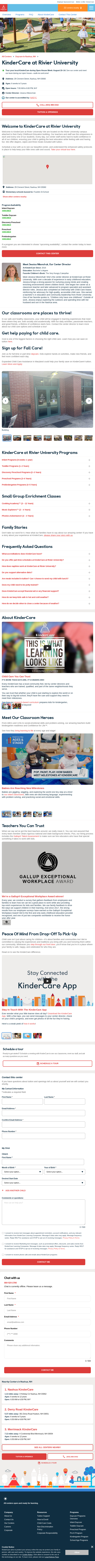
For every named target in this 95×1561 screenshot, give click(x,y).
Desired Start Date (10, 1179)
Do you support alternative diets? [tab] (17, 572)
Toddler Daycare (77, 1526)
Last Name (49, 1097)
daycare (35, 354)
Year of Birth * (50, 1168)
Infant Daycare (76, 1522)
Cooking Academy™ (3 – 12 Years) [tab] (17, 503)
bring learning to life (24, 731)
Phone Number (8, 1131)
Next (90, 401)
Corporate (8, 1530)
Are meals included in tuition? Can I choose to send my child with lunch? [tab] (35, 578)
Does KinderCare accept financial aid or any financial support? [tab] (30, 591)
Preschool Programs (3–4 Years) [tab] (16, 478)
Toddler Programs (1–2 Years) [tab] (15, 466)
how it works (29, 1024)
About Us (8, 1516)
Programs (20, 14)
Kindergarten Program (79, 1537)
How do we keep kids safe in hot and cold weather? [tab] (25, 597)
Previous (7, 401)
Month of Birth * (9, 1168)
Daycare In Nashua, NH (25, 57)
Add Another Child (15, 1191)
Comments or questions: (13, 1198)
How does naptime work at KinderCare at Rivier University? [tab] (29, 566)
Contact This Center (68, 14)
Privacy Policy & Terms (71, 1238)
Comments (9, 1340)
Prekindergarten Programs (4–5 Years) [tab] (19, 485)
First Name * (7, 1157)
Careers (7, 1527)
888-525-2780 (10, 1282)
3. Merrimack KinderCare (21, 1429)
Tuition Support (43, 1516)
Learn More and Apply (12, 364)
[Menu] (91, 7)
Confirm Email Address (12, 1120)
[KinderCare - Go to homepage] (3, 7)
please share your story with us (58, 535)
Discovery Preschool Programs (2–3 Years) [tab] (21, 472)
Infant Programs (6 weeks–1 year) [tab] (17, 460)
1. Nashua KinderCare (19, 1389)
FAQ (31, 14)
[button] (47, 167)
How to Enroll (42, 1519)
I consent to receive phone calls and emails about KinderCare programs (31, 1255)
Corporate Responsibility (47, 1533)
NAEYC (33, 98)
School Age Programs (79, 1540)
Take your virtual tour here (63, 149)
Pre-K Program (76, 1533)
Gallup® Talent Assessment (26, 836)
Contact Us (8, 1519)
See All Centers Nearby (47, 1447)
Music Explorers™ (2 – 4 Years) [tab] (16, 510)
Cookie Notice (27, 1554)
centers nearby (71, 7)
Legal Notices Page (52, 1557)
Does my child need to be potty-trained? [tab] (20, 585)
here (10, 341)
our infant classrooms (14, 794)
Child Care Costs (44, 1523)
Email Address (8, 1108)
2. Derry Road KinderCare (21, 1409)
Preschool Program (78, 1529)
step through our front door (43, 944)
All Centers (7, 57)
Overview (6, 14)
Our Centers (9, 1523)
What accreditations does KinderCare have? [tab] (22, 554)
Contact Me (43, 1262)
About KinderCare (46, 14)
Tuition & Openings (47, 112)
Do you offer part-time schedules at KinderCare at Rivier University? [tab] (33, 560)
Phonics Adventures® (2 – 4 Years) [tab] (17, 516)
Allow (76, 1552)
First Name (6, 1097)
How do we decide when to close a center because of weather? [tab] (30, 603)
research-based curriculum (26, 702)
